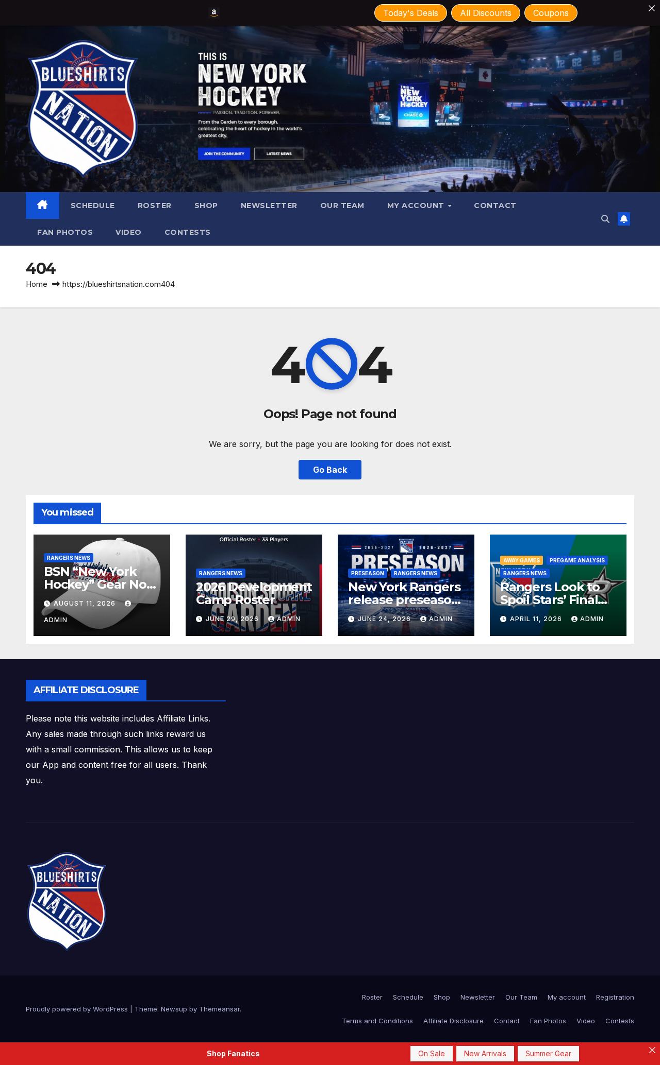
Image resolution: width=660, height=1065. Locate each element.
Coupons (551, 13)
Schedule (93, 205)
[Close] (652, 8)
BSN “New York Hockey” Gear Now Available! (100, 584)
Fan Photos (65, 232)
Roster (155, 205)
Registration (615, 997)
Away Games (521, 560)
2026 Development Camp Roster (254, 593)
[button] (605, 219)
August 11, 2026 (86, 603)
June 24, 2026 (385, 619)
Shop (206, 205)
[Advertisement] (414, 703)
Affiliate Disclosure (453, 1021)
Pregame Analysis (577, 560)
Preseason (367, 573)
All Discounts (486, 13)
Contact (495, 205)
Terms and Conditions (377, 1021)
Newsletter (269, 205)
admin (289, 619)
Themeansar (219, 1009)
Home (36, 284)
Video (129, 232)
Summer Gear (548, 1053)
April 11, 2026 (537, 619)
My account (417, 205)
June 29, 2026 (233, 619)
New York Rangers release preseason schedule (404, 599)
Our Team (342, 205)
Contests (187, 232)
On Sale (431, 1053)
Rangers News (68, 558)
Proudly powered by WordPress (78, 1009)
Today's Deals (410, 13)
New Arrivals (485, 1053)
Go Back (330, 470)
